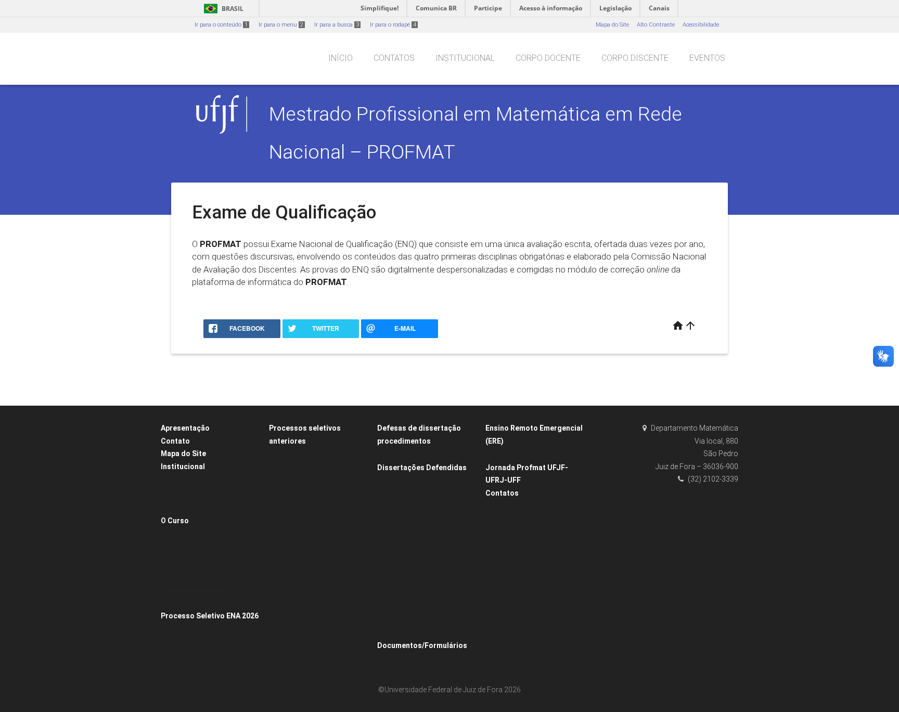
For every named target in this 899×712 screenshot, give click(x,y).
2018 (388, 563)
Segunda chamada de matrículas (320, 537)
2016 (388, 591)
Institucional (465, 58)
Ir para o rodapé (393, 24)
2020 (388, 536)
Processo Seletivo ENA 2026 (210, 616)
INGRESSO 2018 (295, 661)
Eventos (707, 58)
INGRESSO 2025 (295, 454)
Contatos (394, 58)
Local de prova (293, 468)
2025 (388, 480)
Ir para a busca (336, 24)
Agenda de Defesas (409, 454)
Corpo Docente (548, 58)
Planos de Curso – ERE (521, 454)
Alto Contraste (656, 24)
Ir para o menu (281, 24)
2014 (388, 618)
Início (340, 58)
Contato (175, 441)
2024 (388, 494)
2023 (388, 508)
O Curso (175, 520)
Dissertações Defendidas (422, 467)
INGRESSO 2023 (295, 592)
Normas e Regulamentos (199, 533)
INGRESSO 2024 (295, 578)
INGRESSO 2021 (295, 619)
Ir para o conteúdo (221, 24)
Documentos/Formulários (422, 645)
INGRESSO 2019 (295, 647)
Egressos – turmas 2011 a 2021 (208, 507)
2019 (388, 550)
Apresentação (185, 428)
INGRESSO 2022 (295, 606)
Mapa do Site (612, 24)
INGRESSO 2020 (295, 633)
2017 (388, 577)
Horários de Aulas (190, 603)
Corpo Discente (635, 58)
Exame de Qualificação (197, 589)
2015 (388, 605)
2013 (388, 632)
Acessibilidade (701, 24)
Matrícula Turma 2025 (304, 496)
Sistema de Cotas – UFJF (308, 481)
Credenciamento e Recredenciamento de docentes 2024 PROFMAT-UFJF (208, 562)
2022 (388, 522)
